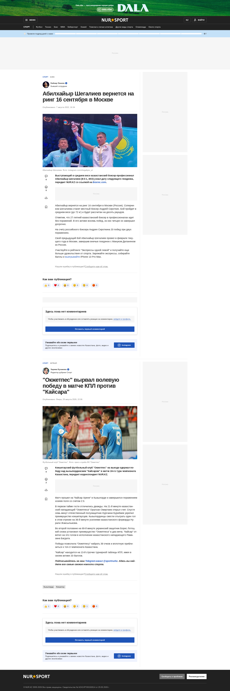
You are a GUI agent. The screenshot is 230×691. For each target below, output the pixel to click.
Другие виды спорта (124, 27)
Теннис (48, 27)
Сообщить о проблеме (172, 676)
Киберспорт (73, 27)
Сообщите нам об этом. (96, 266)
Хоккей (84, 27)
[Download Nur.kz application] (115, 8)
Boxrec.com (99, 182)
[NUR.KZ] (115, 20)
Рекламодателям (196, 676)
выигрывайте (72, 256)
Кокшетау (60, 587)
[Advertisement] (115, 53)
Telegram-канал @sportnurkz (101, 561)
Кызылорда (49, 587)
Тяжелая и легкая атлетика (101, 27)
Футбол (39, 27)
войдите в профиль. (122, 319)
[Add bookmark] (46, 207)
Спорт (26, 27)
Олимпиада (141, 27)
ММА (63, 27)
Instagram (126, 345)
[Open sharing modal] (46, 198)
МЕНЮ (32, 20)
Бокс (56, 27)
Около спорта (155, 27)
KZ (187, 20)
